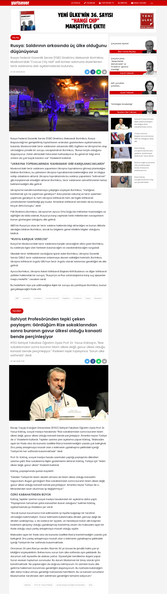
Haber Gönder (140, 3)
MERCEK (123, 3)
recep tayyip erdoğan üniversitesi (70, 585)
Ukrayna (97, 298)
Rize (91, 585)
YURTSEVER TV (107, 3)
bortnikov (38, 298)
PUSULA (77, 3)
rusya (88, 298)
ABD (17, 298)
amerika (26, 298)
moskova (78, 298)
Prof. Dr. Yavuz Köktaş (43, 585)
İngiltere (66, 298)
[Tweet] (87, 71)
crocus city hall (52, 298)
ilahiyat (27, 585)
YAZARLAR (90, 3)
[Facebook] (93, 71)
